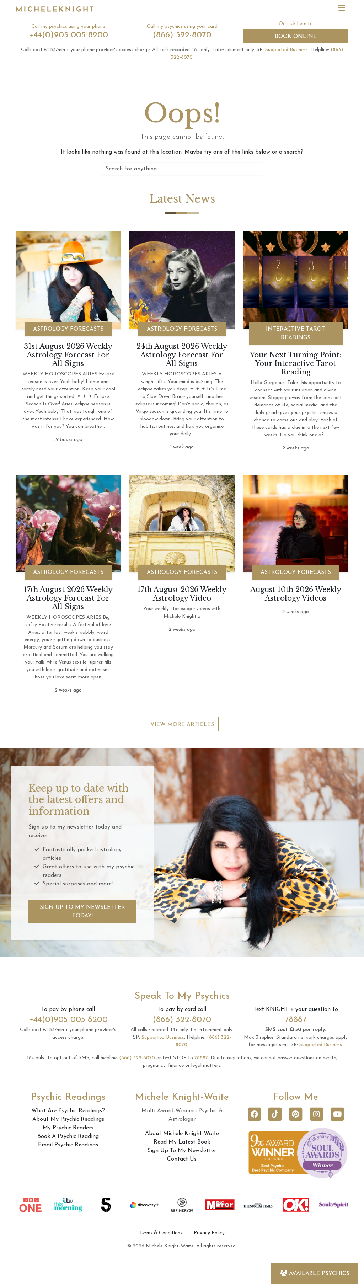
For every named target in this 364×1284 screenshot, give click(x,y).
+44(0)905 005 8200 (68, 35)
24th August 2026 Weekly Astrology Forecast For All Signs (181, 355)
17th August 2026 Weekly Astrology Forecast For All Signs (68, 598)
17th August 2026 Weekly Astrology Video (181, 593)
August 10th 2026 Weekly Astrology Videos (295, 593)
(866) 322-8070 (182, 35)
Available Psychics (319, 1274)
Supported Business (286, 50)
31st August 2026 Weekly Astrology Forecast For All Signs (68, 355)
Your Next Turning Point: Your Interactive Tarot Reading (295, 363)
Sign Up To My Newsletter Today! (82, 912)
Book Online (296, 36)
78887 (295, 1020)
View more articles (182, 725)
